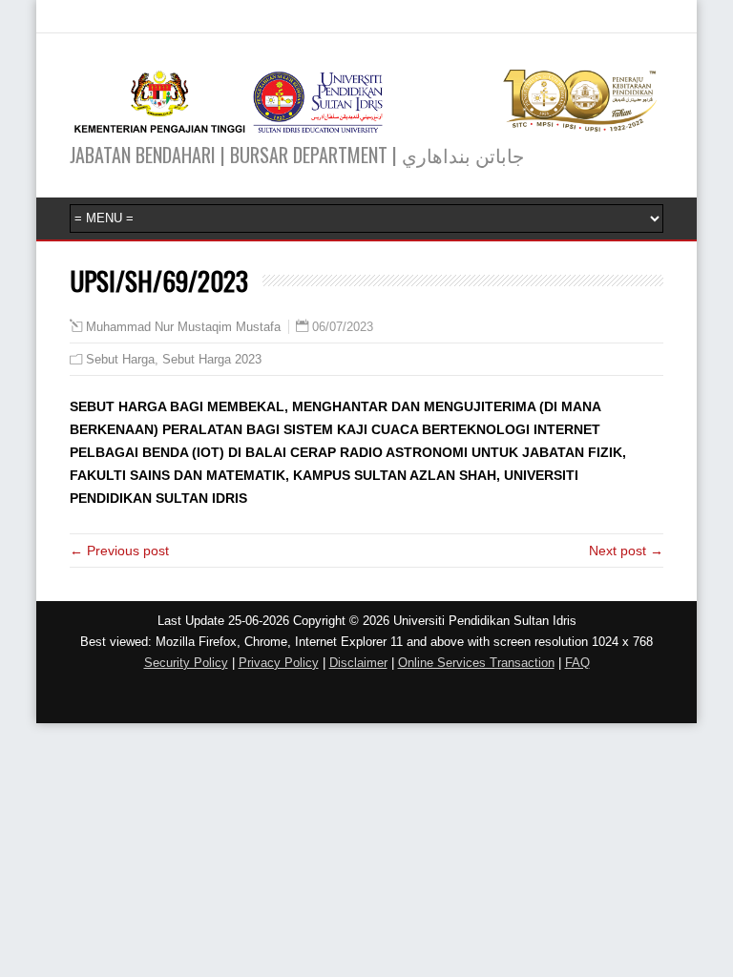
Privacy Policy (279, 662)
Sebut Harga (120, 359)
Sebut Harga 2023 (212, 359)
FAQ (577, 662)
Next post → (626, 550)
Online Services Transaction (476, 662)
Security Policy (186, 662)
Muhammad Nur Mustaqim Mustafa (183, 327)
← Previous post (119, 550)
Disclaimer (358, 662)
